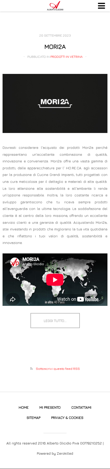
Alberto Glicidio (55, 6)
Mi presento (50, 407)
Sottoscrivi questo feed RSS (58, 368)
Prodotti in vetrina (66, 56)
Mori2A (55, 46)
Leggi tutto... (55, 320)
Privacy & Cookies (67, 417)
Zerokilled (65, 453)
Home (24, 407)
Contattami (81, 407)
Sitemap (33, 417)
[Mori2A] (55, 103)
